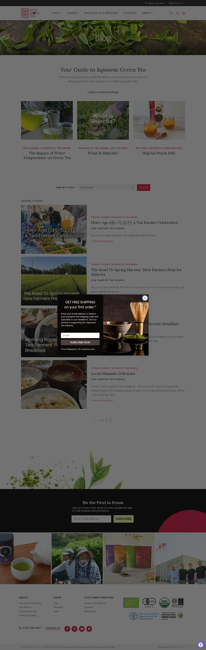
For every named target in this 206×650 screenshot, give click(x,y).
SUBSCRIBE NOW (80, 342)
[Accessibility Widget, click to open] (201, 645)
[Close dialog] (145, 298)
